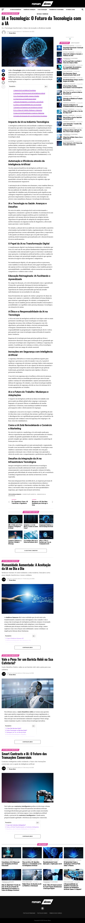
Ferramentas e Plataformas (56, 9)
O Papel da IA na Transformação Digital (25, 99)
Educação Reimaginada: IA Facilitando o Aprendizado (29, 101)
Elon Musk (12, 495)
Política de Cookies (42, 913)
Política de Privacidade (29, 913)
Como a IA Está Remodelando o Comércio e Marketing (29, 113)
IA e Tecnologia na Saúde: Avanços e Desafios (27, 96)
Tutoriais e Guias (70, 9)
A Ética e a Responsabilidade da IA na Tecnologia (28, 104)
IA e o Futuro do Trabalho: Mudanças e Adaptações (28, 110)
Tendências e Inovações (29, 9)
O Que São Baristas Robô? (13, 728)
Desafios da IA (42, 494)
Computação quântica (29, 494)
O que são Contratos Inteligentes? (16, 825)
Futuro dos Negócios (15, 9)
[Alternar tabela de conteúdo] (45, 86)
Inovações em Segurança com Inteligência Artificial (28, 107)
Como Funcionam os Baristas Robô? (16, 730)
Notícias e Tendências (42, 14)
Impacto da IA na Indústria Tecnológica (25, 90)
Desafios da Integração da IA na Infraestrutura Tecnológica (31, 116)
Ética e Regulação (42, 9)
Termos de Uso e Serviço (55, 913)
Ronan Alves (12, 33)
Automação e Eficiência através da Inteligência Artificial (30, 93)
